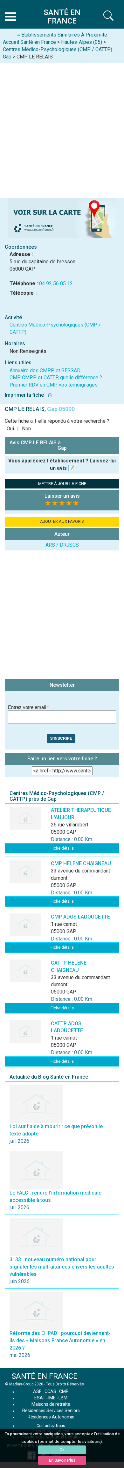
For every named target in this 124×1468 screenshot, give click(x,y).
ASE (37, 1391)
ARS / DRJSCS (62, 545)
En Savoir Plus (62, 1460)
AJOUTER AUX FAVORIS (62, 521)
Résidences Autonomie (51, 1416)
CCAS (50, 1391)
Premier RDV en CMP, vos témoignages (54, 385)
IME (52, 1397)
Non (26, 429)
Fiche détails (62, 848)
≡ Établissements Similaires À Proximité (62, 35)
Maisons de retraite (50, 1404)
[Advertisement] (62, 128)
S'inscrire (61, 738)
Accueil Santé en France (29, 42)
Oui (10, 429)
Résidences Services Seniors (51, 1410)
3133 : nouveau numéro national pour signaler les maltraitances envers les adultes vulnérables (62, 1266)
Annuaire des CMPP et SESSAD (45, 370)
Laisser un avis (62, 496)
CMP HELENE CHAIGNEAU (81, 863)
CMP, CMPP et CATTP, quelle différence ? (56, 377)
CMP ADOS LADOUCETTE (80, 917)
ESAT (39, 1397)
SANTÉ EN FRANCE (44, 1376)
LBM (63, 1397)
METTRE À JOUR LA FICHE (62, 483)
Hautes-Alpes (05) (81, 42)
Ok (62, 1449)
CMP (64, 1391)
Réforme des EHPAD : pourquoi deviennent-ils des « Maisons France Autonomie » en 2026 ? (60, 1340)
